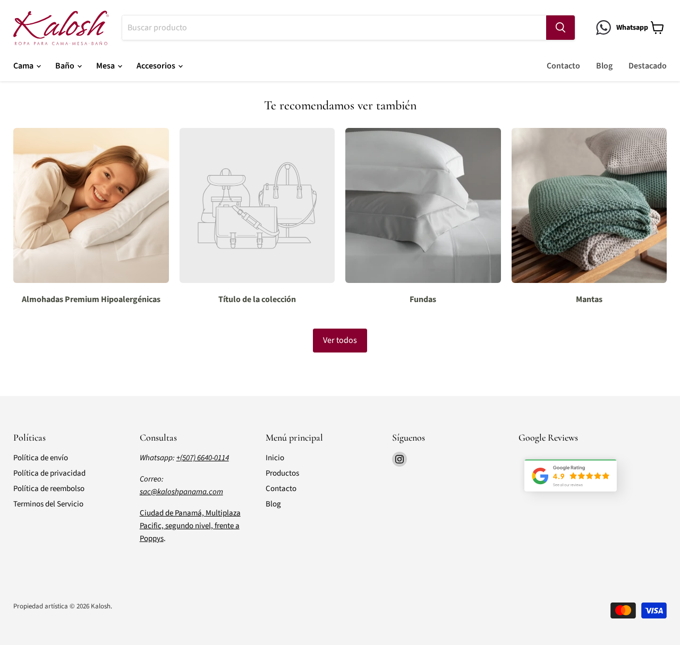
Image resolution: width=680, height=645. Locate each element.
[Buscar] (560, 27)
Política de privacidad (49, 473)
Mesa (106, 66)
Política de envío (40, 457)
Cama (24, 66)
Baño (65, 66)
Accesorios (157, 66)
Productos (282, 473)
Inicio (275, 457)
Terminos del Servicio (48, 504)
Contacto (563, 66)
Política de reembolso (48, 488)
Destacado (647, 66)
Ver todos (340, 340)
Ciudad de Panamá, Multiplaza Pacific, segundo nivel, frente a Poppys (190, 526)
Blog (604, 66)
